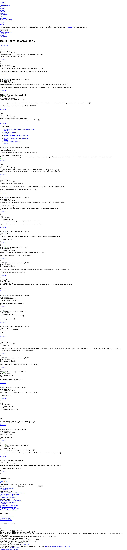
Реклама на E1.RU (6, 520)
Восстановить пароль (7, 488)
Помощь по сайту (5, 518)
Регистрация (4, 489)
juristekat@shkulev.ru (63, 546)
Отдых (2, 35)
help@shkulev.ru (15, 547)
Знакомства (4, 36)
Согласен (4, 30)
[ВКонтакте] (1, 481)
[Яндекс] (11, 493)
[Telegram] (6, 481)
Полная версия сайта (7, 517)
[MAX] (2, 481)
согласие (70, 27)
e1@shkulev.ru (24, 544)
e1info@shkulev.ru (50, 546)
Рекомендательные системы (9, 549)
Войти (40, 486)
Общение (3, 33)
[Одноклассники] (4, 481)
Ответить (3, 59)
